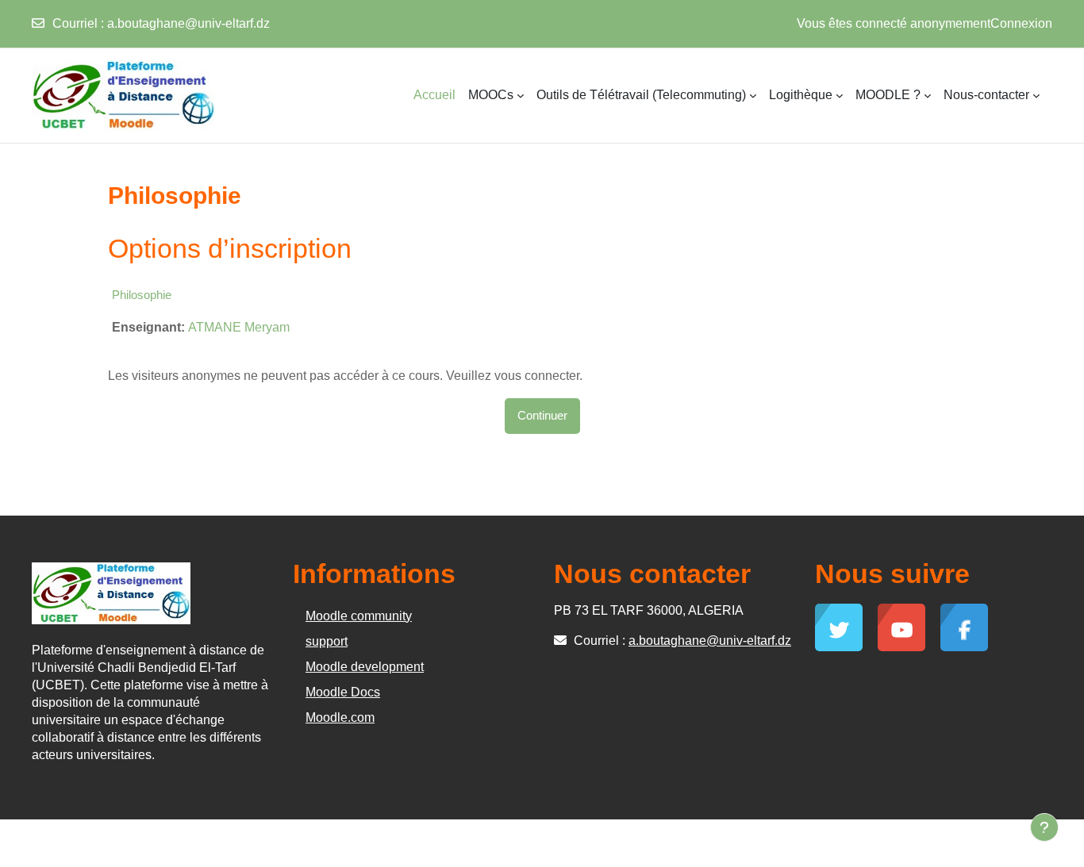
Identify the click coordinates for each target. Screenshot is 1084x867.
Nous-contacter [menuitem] (986, 95)
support (327, 641)
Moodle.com (340, 717)
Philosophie (141, 294)
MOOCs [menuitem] (490, 95)
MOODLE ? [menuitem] (888, 95)
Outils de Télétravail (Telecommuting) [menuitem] (641, 95)
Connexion (1021, 23)
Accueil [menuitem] (434, 95)
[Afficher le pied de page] (1044, 827)
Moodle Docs (343, 692)
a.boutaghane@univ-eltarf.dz (188, 23)
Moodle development (365, 666)
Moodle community (359, 616)
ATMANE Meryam (239, 327)
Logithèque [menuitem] (800, 95)
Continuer (542, 415)
